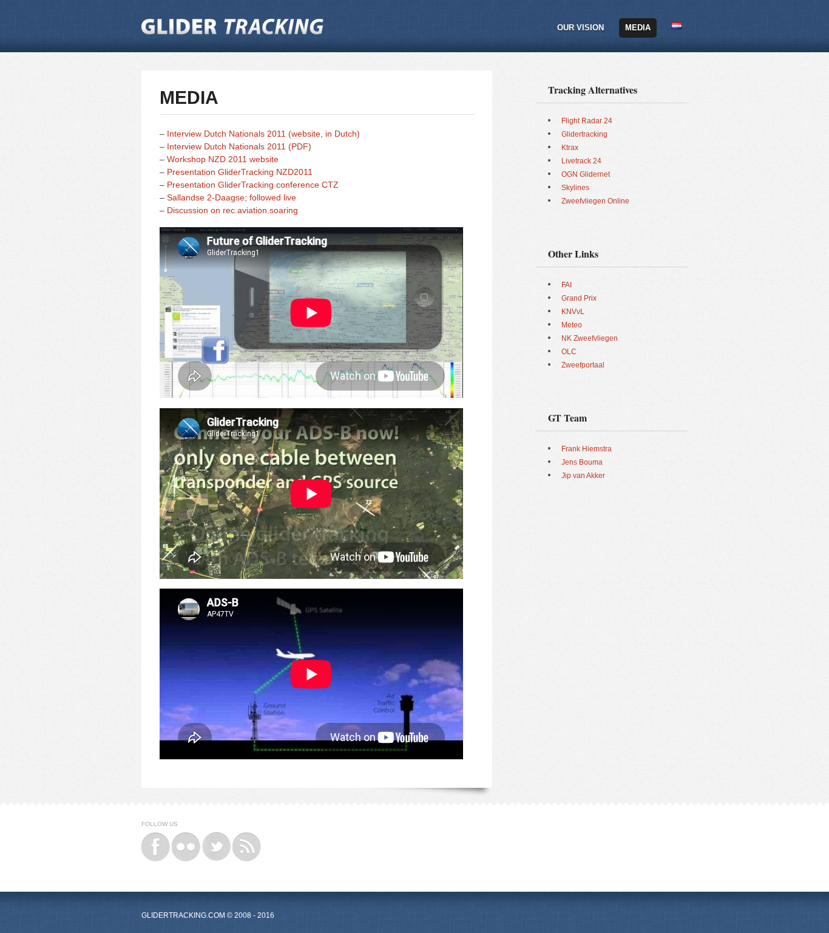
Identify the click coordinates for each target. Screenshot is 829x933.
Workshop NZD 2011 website (223, 159)
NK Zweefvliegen (589, 338)
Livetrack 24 (581, 161)
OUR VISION (580, 27)
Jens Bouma (582, 462)
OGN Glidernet (585, 174)
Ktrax (569, 147)
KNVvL (572, 311)
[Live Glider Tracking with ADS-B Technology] (232, 20)
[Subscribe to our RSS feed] (246, 837)
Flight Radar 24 (586, 121)
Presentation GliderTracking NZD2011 (240, 172)
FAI (566, 285)
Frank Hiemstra (586, 449)
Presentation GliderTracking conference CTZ (253, 185)
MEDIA (638, 27)
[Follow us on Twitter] (216, 837)
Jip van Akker (583, 475)
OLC (569, 351)
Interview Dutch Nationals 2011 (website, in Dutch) (263, 133)
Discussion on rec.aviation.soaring (232, 210)
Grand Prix (579, 298)
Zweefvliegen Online (595, 201)
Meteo (571, 325)
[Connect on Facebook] (155, 837)
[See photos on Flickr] (186, 837)
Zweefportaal (582, 365)
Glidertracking (584, 134)
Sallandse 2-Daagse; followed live (231, 197)
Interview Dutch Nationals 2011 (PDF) (239, 146)
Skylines (575, 187)
